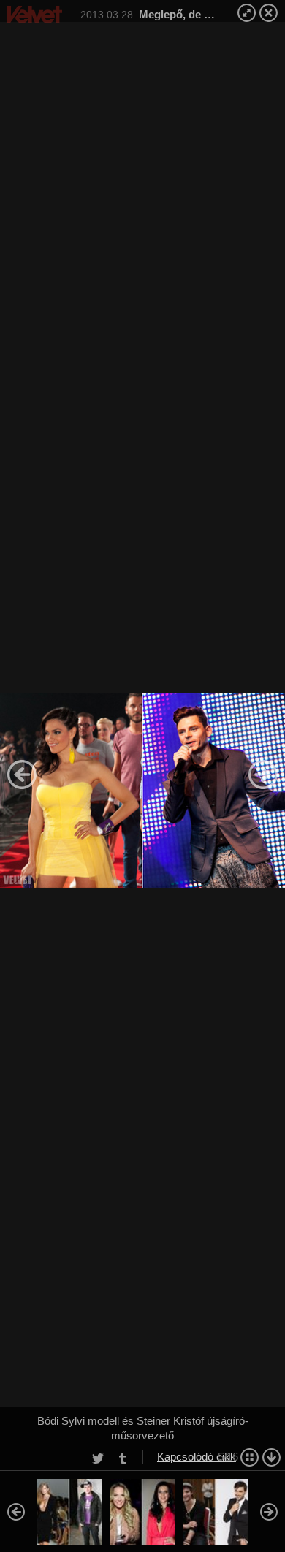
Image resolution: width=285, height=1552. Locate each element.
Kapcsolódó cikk (196, 1456)
